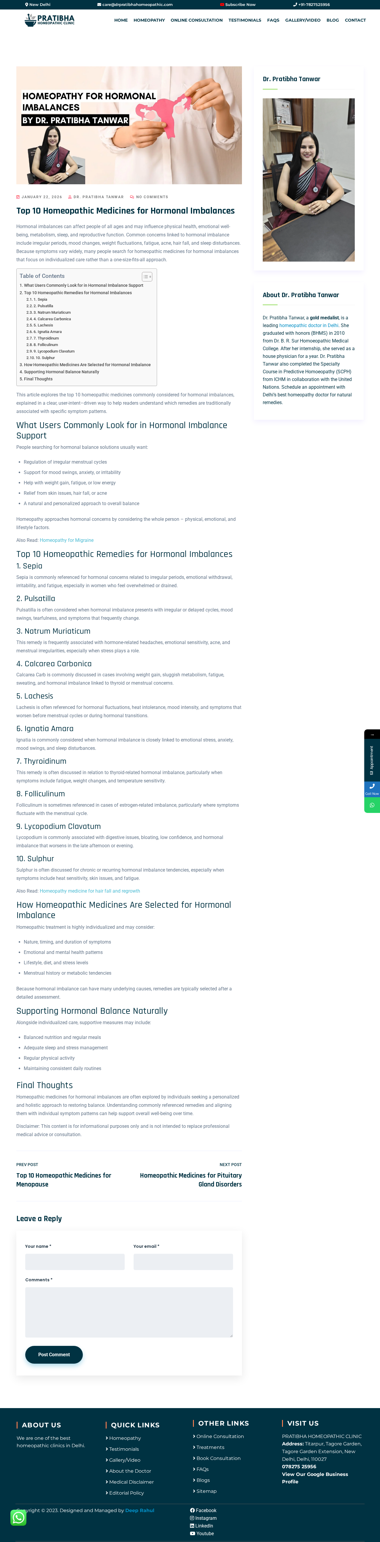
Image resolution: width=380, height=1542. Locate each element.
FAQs (273, 20)
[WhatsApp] (372, 805)
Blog (333, 20)
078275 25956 (299, 1466)
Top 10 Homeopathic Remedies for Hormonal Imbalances (78, 292)
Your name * (38, 1246)
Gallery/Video (303, 20)
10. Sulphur (45, 358)
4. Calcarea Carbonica (52, 319)
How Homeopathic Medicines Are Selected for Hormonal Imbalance (87, 364)
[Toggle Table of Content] (144, 277)
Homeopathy (149, 20)
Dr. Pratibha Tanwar (98, 197)
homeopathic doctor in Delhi (308, 325)
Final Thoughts (38, 379)
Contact (355, 20)
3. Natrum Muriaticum (52, 312)
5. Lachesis (43, 325)
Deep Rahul (139, 1510)
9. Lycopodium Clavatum (54, 351)
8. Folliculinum (46, 344)
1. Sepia (40, 299)
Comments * (39, 1280)
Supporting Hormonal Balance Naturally (61, 371)
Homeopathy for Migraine (67, 540)
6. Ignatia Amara (48, 331)
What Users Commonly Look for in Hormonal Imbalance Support (83, 285)
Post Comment (54, 1354)
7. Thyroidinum (46, 338)
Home (121, 20)
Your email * (146, 1246)
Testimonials (245, 20)
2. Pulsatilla (43, 306)
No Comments (151, 197)
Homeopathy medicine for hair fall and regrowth (90, 891)
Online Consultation (197, 20)
